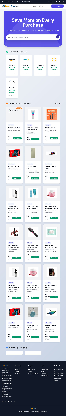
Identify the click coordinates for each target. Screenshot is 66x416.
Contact (17, 373)
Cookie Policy (44, 375)
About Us (17, 369)
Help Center (31, 369)
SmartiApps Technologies (40, 411)
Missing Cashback (33, 373)
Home (29, 6)
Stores (41, 6)
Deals (34, 6)
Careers (17, 371)
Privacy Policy (45, 369)
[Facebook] (60, 2)
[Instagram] (63, 2)
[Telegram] (57, 2)
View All (57, 103)
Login (58, 6)
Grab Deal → (17, 138)
